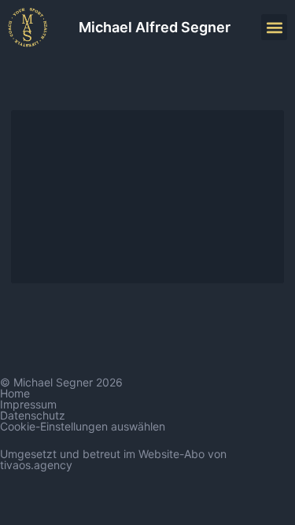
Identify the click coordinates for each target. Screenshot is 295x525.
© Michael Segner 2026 (61, 382)
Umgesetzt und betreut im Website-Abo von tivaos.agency (113, 459)
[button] (274, 27)
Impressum (28, 404)
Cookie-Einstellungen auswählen (82, 426)
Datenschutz (32, 415)
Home (15, 393)
